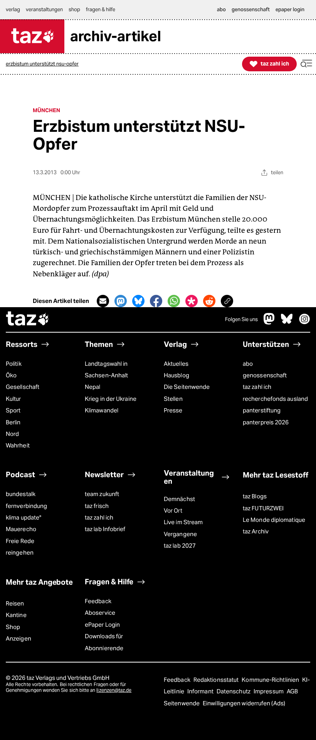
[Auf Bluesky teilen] (138, 301)
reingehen (20, 552)
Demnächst (179, 499)
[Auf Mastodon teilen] (120, 301)
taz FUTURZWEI (263, 508)
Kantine (16, 615)
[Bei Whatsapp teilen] (174, 301)
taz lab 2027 (180, 545)
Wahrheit (18, 445)
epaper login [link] (290, 9)
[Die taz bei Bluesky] (286, 322)
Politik (14, 363)
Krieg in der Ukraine (110, 398)
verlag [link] (13, 9)
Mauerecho (21, 529)
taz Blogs (255, 496)
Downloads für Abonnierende (104, 641)
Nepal (92, 386)
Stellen (173, 398)
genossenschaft (265, 375)
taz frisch (97, 506)
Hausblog (176, 375)
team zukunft (102, 494)
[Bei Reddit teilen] (209, 301)
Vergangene (180, 534)
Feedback (98, 601)
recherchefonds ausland (275, 398)
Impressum (269, 691)
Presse (173, 410)
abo (248, 363)
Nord (12, 433)
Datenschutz (234, 691)
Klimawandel (101, 410)
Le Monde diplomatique (274, 519)
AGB (292, 691)
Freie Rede (20, 541)
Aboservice (100, 612)
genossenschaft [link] (251, 9)
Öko (11, 375)
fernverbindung (26, 506)
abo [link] (221, 9)
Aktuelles (176, 363)
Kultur (13, 398)
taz (28, 319)
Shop (13, 627)
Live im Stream (183, 522)
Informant (201, 691)
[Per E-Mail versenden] (103, 301)
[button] (306, 63)
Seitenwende (182, 703)
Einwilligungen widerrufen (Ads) (244, 703)
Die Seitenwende (187, 386)
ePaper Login (102, 624)
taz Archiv (256, 531)
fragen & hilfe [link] (100, 9)
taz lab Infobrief (105, 529)
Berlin (13, 422)
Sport (13, 410)
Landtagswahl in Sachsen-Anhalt (106, 369)
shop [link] (74, 9)
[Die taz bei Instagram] (304, 322)
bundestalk (20, 494)
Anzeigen (18, 638)
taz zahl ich (257, 386)
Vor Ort (173, 510)
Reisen (15, 603)
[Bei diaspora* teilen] (191, 301)
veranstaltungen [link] (44, 9)
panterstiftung (262, 410)
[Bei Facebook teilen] (156, 301)
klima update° (23, 517)
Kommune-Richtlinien (271, 679)
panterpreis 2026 (266, 422)
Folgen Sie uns (241, 319)
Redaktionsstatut (216, 679)
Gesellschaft (22, 386)
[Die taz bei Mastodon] (269, 322)
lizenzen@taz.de (113, 690)
